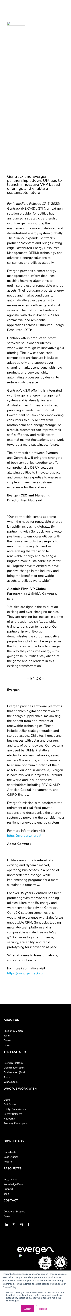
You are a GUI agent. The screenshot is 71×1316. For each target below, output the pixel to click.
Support (8, 1189)
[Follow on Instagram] (21, 1224)
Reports (8, 1161)
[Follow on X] (14, 1224)
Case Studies (11, 1157)
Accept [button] (27, 1308)
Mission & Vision (13, 1031)
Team (7, 1035)
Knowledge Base (13, 1184)
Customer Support (14, 1211)
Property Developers (15, 1123)
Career (7, 1040)
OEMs (7, 1099)
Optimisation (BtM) (14, 1067)
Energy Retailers (13, 1114)
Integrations (10, 1179)
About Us (11, 1020)
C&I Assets (10, 1104)
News (7, 1045)
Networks (9, 1118)
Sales (7, 1216)
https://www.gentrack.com (26, 973)
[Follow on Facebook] (28, 1224)
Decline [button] (43, 1308)
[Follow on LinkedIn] (6, 1224)
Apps (7, 1077)
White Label (10, 1082)
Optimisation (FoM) (14, 1072)
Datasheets (10, 1152)
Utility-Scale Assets (15, 1109)
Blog (6, 1193)
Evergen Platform (13, 1063)
